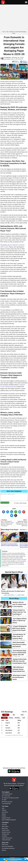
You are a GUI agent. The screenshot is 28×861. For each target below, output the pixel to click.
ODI (14, 715)
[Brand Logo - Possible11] (14, 781)
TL (20, 511)
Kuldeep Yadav (5, 834)
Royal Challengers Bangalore (9, 819)
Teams (4, 717)
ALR (23, 717)
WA (16, 511)
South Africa (5, 812)
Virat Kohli (4, 824)
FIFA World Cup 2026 (7, 801)
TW (8, 511)
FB (4, 511)
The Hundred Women (7, 794)
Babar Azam (5, 828)
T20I (5, 715)
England (4, 814)
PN (24, 511)
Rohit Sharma (5, 826)
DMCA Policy (5, 844)
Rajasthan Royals (6, 817)
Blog (7, 31)
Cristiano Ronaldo (6, 839)
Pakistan (4, 816)
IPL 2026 (4, 799)
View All (24, 711)
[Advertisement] (14, 17)
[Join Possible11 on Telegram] (24, 62)
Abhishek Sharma (6, 832)
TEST (22, 715)
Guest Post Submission (7, 846)
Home (3, 31)
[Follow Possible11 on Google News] (15, 62)
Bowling (17, 717)
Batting (11, 717)
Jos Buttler (4, 836)
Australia (4, 810)
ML (12, 515)
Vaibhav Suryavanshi (7, 838)
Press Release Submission (8, 848)
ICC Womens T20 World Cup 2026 (10, 797)
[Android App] (13, 790)
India (3, 808)
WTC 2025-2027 (6, 795)
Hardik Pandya (5, 830)
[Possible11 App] (14, 773)
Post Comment (4, 502)
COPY (16, 515)
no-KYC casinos (19, 316)
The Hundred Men (6, 803)
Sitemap (4, 850)
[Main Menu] (26, 2)
